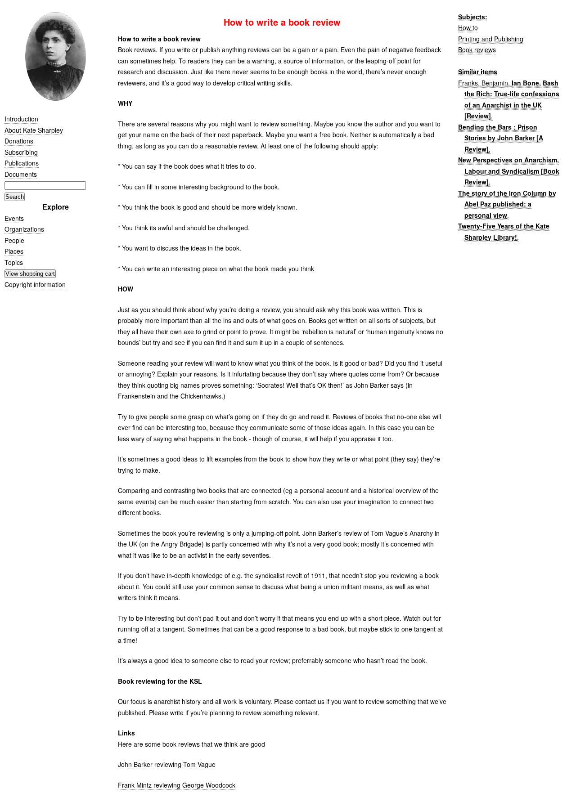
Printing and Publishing (490, 38)
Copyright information (35, 284)
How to (468, 27)
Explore (55, 207)
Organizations (24, 228)
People (14, 240)
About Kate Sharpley (33, 129)
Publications (21, 162)
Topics (13, 262)
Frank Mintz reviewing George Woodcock (176, 784)
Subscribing (21, 152)
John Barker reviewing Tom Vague (167, 764)
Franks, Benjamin (483, 82)
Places (13, 250)
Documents (20, 174)
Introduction (21, 118)
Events (14, 218)
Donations (18, 140)
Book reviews (477, 49)
